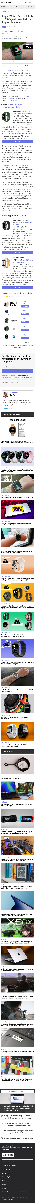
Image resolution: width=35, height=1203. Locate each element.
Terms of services (22, 375)
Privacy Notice (24, 377)
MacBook (5, 77)
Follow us (21, 65)
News (4, 27)
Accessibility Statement (8, 1177)
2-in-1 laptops (15, 7)
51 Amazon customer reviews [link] (15, 296)
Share (6, 65)
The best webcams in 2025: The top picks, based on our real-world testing (17, 1124)
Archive (4, 1184)
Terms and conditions (8, 1162)
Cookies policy (6, 1173)
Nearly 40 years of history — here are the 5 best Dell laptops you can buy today (18, 1117)
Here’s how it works (16, 38)
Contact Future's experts (9, 1165)
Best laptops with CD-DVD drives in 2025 (18, 1138)
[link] (7, 116)
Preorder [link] (25, 330)
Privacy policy (6, 1169)
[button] (2, 2)
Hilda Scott (12, 27)
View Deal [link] (25, 306)
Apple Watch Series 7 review (16, 165)
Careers (4, 1188)
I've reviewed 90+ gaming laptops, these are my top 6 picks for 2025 (18, 1132)
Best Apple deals (14, 107)
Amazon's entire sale (14, 104)
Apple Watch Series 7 (12, 71)
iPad (27, 75)
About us (4, 1180)
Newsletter (30, 65)
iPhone (22, 75)
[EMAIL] (14, 395)
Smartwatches (5, 11)
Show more (27, 342)
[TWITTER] (11, 395)
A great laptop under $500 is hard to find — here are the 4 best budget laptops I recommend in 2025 (18, 1108)
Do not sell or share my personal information (15, 1192)
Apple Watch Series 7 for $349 (12, 83)
